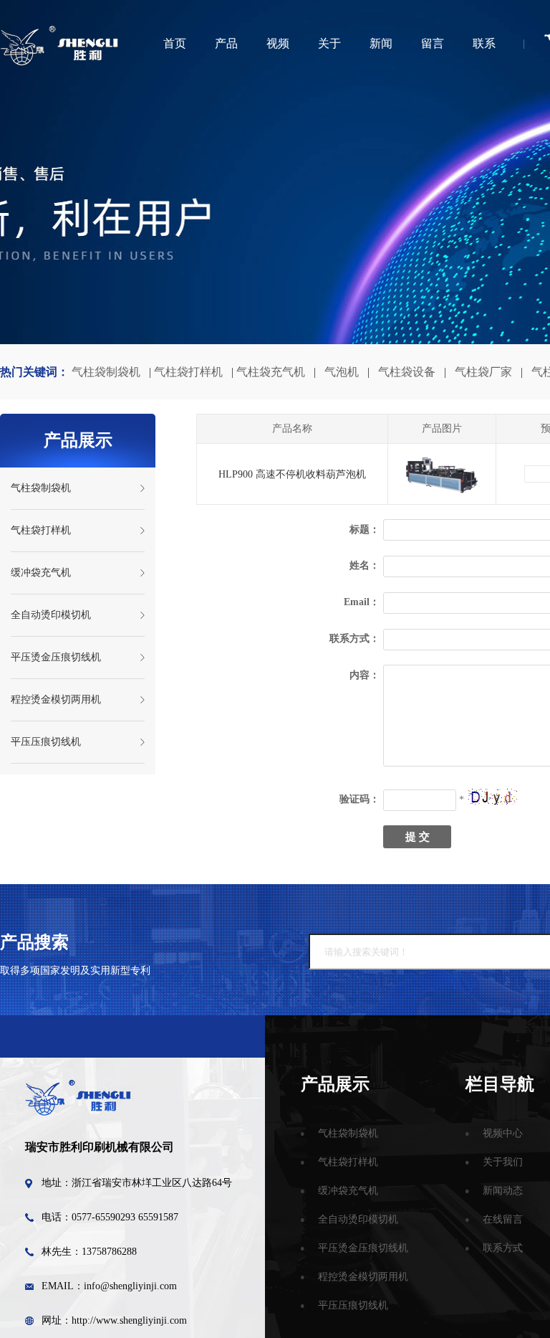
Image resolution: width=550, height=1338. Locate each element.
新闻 (381, 43)
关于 (329, 43)
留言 (432, 43)
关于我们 (503, 1162)
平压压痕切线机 (46, 741)
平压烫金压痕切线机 (56, 657)
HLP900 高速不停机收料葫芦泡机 (292, 474)
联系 (484, 43)
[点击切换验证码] (492, 797)
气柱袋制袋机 (106, 372)
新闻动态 (503, 1190)
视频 (277, 43)
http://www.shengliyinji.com (129, 1320)
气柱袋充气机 (270, 372)
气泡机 (341, 372)
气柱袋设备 (406, 372)
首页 (174, 43)
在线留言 (503, 1219)
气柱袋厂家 (483, 372)
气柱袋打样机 (188, 372)
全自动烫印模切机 (51, 614)
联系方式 (503, 1248)
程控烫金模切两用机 (56, 699)
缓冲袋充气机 (41, 572)
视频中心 (503, 1133)
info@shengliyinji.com (130, 1286)
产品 (226, 43)
